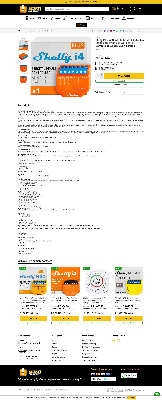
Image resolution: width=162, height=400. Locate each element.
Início (22, 31)
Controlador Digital (45, 31)
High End (55, 354)
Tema (129, 389)
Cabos (54, 347)
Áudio (54, 340)
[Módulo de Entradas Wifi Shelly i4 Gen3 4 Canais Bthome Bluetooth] (65, 296)
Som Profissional (58, 357)
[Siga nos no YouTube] (113, 340)
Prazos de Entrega (89, 357)
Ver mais (33, 318)
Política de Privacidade (91, 347)
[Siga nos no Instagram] (118, 340)
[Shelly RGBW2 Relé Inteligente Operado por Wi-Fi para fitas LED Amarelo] (129, 296)
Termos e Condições (90, 350)
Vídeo (54, 344)
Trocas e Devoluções (90, 360)
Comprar (125, 76)
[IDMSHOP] (30, 9)
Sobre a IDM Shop (89, 344)
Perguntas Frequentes (90, 354)
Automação (31, 31)
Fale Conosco (87, 340)
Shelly (97, 37)
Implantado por (134, 390)
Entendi (131, 398)
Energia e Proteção (59, 350)
